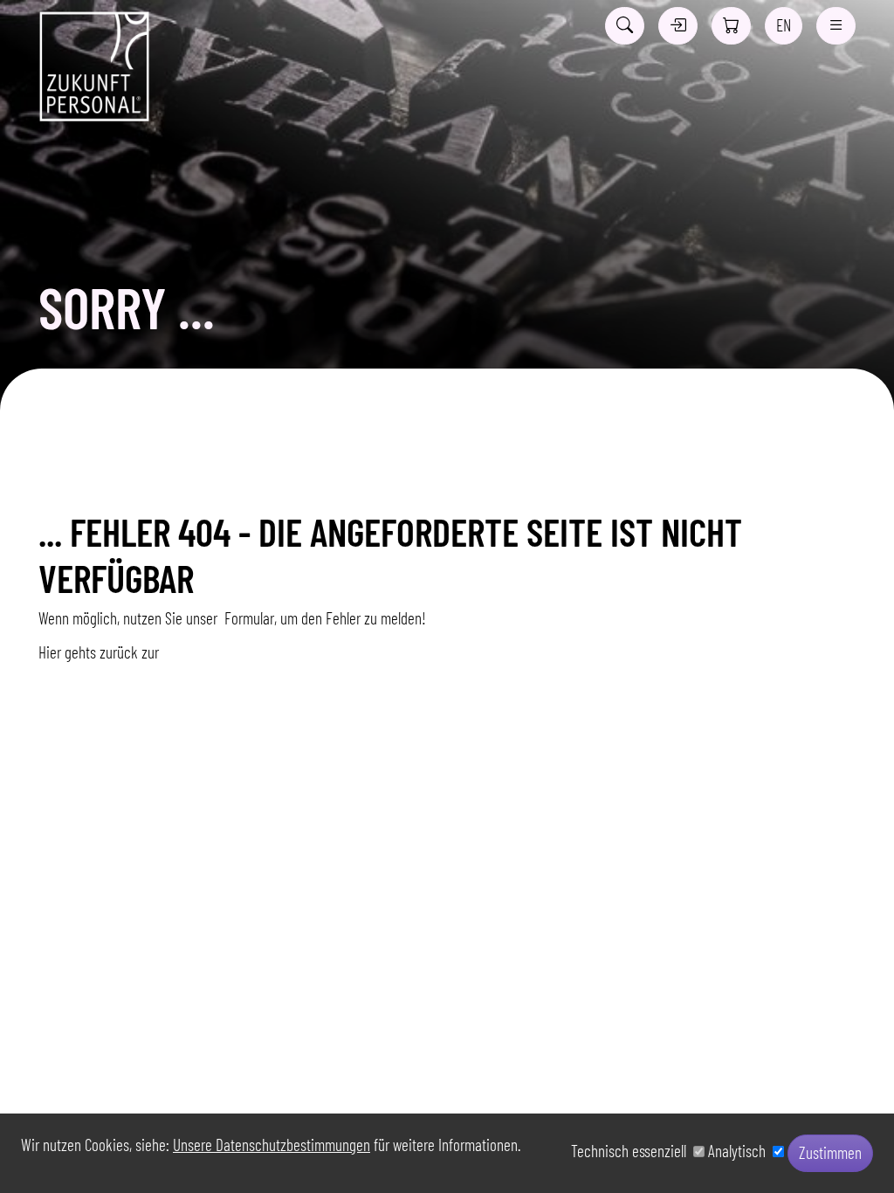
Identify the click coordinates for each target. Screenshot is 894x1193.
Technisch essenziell (632, 1151)
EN (783, 25)
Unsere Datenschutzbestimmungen (271, 1144)
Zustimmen (830, 1152)
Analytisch (740, 1151)
